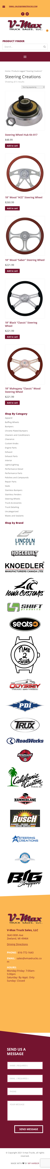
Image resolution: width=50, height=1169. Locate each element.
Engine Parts (11, 447)
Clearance (9, 439)
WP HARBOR (33, 1163)
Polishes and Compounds (17, 477)
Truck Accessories (13, 503)
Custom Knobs (11, 443)
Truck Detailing (12, 507)
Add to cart (12, 145)
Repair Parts (10, 481)
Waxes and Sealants (14, 515)
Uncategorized (11, 511)
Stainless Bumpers (13, 490)
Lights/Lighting (12, 464)
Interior (8, 460)
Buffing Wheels (12, 422)
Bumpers (9, 426)
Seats (7, 486)
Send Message (28, 1129)
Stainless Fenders (13, 494)
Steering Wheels (12, 498)
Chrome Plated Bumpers (16, 430)
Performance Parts (13, 473)
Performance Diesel (14, 469)
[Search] (44, 47)
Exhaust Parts (11, 456)
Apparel (8, 418)
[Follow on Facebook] (22, 14)
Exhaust (8, 452)
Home (7, 71)
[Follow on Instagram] (27, 14)
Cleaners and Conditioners (17, 435)
